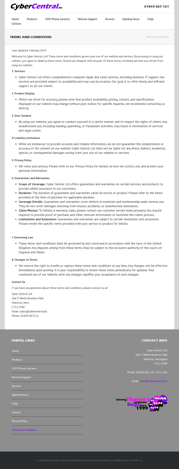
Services (109, 19)
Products (32, 19)
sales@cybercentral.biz (153, 381)
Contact (16, 23)
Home (15, 19)
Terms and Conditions (160, 37)
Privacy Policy (19, 421)
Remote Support (87, 19)
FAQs (150, 19)
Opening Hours (130, 19)
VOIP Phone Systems (57, 19)
